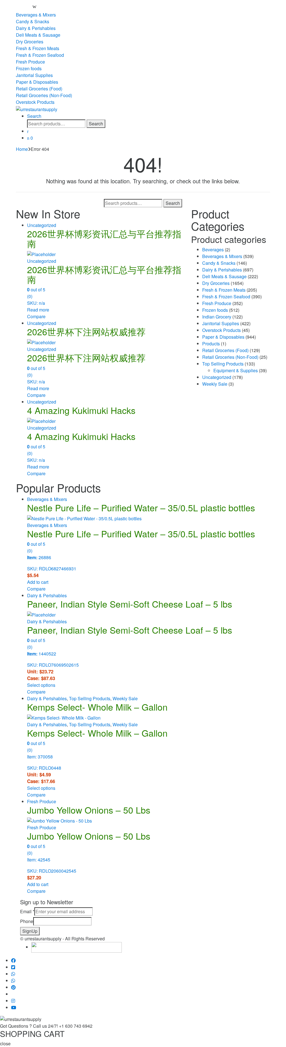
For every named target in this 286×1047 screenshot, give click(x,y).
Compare (36, 316)
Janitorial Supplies (34, 75)
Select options (41, 685)
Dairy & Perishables (36, 28)
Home (22, 149)
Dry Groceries (29, 41)
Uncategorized (41, 225)
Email (27, 911)
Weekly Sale (214, 384)
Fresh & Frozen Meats (37, 48)
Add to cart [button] (37, 582)
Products (211, 343)
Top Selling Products (223, 363)
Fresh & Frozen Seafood (40, 55)
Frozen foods (29, 68)
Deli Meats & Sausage (38, 35)
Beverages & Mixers (36, 14)
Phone (26, 921)
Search (34, 116)
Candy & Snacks (32, 21)
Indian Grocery (216, 316)
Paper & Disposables (37, 82)
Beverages (213, 249)
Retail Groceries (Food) (39, 88)
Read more (38, 309)
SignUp (29, 931)
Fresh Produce (30, 61)
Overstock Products (35, 102)
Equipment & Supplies (235, 370)
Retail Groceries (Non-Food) (44, 95)
